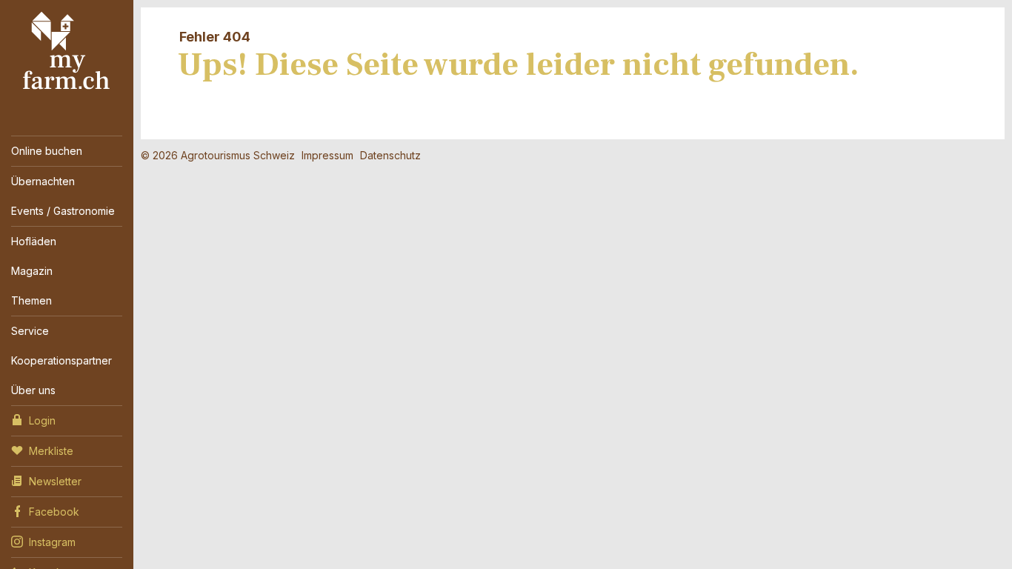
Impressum (327, 155)
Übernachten (43, 181)
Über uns (33, 390)
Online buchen (46, 150)
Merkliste (51, 451)
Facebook (54, 511)
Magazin (32, 270)
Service (30, 331)
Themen (31, 300)
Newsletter (55, 481)
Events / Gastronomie (63, 210)
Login (42, 420)
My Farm (66, 51)
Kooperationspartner (61, 360)
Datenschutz (390, 155)
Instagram (52, 542)
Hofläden (33, 241)
